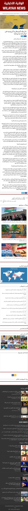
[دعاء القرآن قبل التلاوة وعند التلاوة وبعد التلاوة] (24, 411)
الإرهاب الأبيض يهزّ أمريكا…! (14, 445)
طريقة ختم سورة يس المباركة (13, 397)
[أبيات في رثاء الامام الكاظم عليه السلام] (24, 417)
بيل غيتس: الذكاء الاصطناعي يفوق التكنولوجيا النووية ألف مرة (13, 483)
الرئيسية (25, 13)
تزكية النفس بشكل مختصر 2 (14, 477)
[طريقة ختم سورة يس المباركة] (24, 398)
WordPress (12, 506)
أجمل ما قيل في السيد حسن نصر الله (12, 402)
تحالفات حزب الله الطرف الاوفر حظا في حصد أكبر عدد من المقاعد (18, 198)
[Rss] (15, 375)
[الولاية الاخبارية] (14, 3)
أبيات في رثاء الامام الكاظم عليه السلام (12, 416)
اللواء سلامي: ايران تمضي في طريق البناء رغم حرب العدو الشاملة (11, 463)
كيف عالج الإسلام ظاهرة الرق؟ (13, 451)
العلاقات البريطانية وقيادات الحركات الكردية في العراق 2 (15, 222)
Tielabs (21, 506)
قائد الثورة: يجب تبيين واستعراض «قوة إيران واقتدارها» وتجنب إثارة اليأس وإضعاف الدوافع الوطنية (10, 499)
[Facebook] (13, 375)
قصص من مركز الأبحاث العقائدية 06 (9, 201)
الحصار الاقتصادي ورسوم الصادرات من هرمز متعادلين (15, 258)
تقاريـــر (21, 13)
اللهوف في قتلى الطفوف (14, 456)
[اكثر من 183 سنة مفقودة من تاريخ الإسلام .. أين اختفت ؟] (24, 393)
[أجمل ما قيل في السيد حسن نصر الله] (24, 404)
